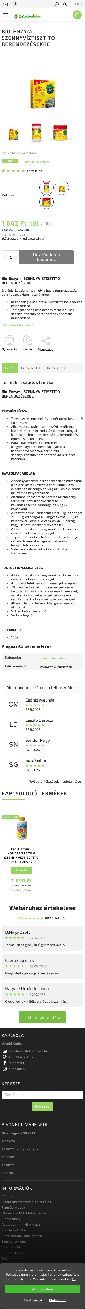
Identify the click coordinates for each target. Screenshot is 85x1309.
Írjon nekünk (11, 1247)
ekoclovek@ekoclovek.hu (28, 1051)
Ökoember (17, 1063)
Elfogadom (44, 1289)
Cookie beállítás (14, 1230)
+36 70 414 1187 (21, 1057)
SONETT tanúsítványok (20, 1149)
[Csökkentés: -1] (5, 258)
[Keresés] (56, 4)
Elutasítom (57, 1300)
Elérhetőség (11, 1219)
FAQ (5, 1258)
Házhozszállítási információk (24, 1213)
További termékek (53, 658)
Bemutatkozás (13, 1253)
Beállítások (33, 1300)
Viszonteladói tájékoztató (22, 1236)
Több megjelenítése (42, 1017)
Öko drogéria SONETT (19, 1133)
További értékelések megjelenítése (55, 781)
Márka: (36, 162)
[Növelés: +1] (16, 258)
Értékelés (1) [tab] (30, 368)
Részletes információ (17, 325)
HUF (76, 4)
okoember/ (17, 1069)
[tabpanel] (21, 853)
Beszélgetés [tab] (56, 368)
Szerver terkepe (14, 1241)
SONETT (8, 1165)
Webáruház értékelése (42, 907)
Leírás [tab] (9, 368)
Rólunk (7, 1196)
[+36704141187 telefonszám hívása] (15, 4)
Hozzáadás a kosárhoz (46, 257)
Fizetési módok (13, 1207)
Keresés (42, 1106)
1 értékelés (34, 170)
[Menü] (5, 13)
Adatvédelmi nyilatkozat (21, 1224)
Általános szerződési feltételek (26, 1202)
